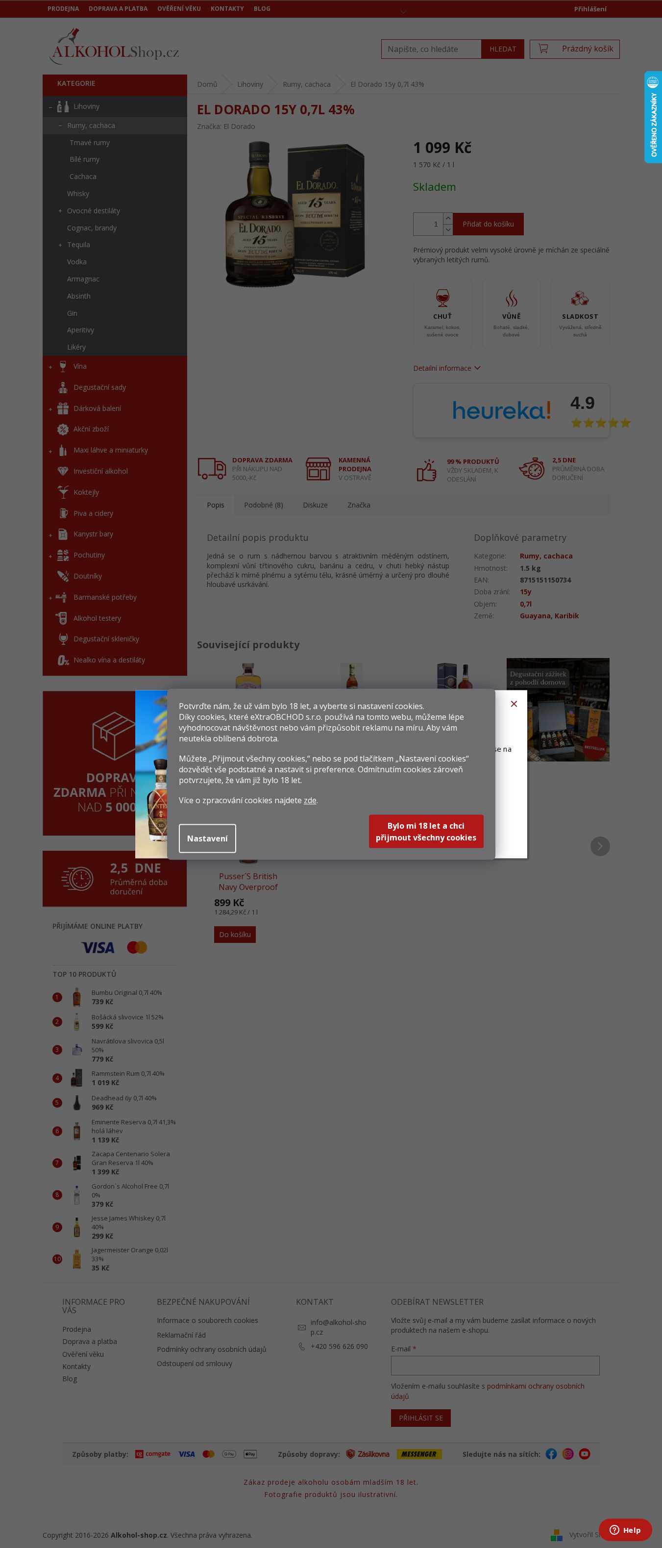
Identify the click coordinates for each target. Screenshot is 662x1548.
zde (310, 799)
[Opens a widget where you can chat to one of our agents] (625, 1531)
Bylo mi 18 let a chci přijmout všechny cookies (426, 831)
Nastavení (207, 838)
